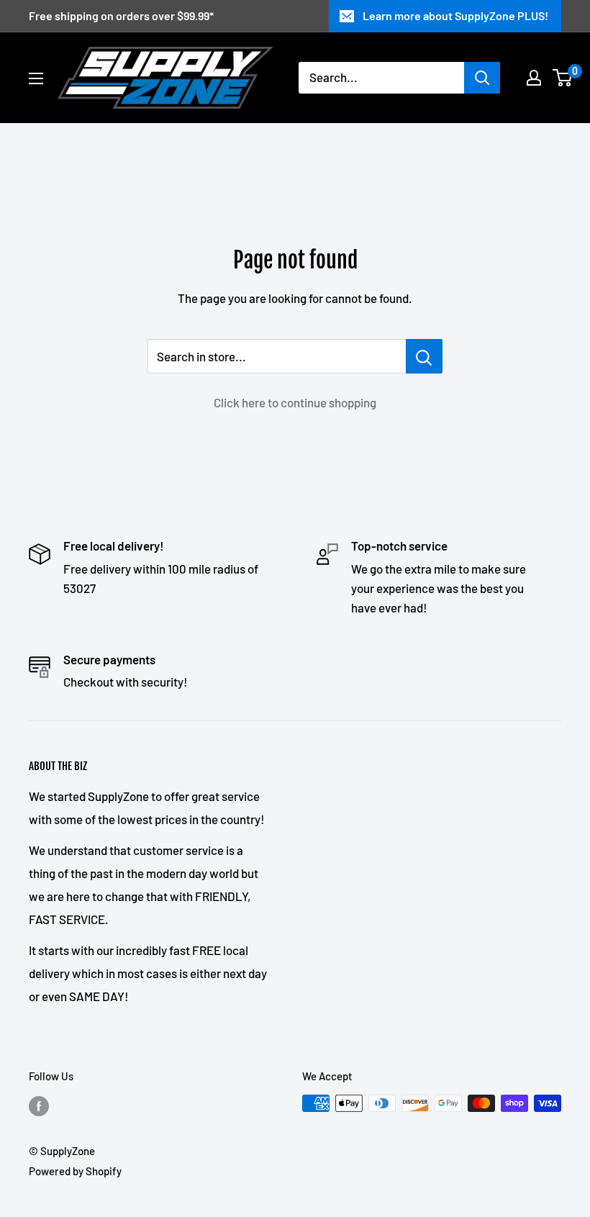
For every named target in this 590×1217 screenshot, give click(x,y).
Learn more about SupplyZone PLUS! (455, 15)
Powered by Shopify (75, 1170)
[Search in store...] (424, 356)
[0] (563, 77)
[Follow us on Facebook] (39, 1105)
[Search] (482, 78)
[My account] (534, 78)
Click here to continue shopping (295, 402)
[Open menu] (36, 78)
